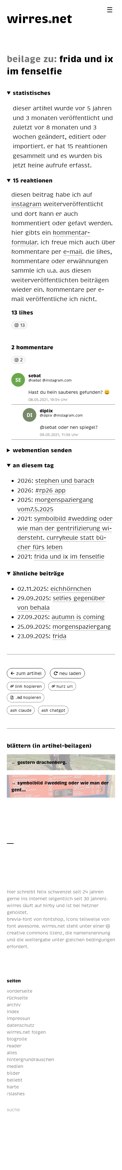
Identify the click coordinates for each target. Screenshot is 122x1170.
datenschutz (20, 1025)
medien (15, 1066)
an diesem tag (33, 465)
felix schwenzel (54, 891)
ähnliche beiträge (38, 573)
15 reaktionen (32, 180)
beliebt (14, 1079)
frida (59, 635)
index (13, 1011)
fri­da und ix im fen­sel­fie (69, 556)
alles (12, 1052)
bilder (13, 1073)
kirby (49, 905)
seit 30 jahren (89, 898)
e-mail (72, 251)
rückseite (17, 997)
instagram (26, 203)
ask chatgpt (53, 710)
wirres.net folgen (26, 1032)
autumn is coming (78, 616)
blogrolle (17, 1038)
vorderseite (19, 990)
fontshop (53, 919)
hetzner (89, 905)
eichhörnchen (71, 588)
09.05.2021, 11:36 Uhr (59, 435)
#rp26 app (50, 490)
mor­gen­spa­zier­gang (81, 626)
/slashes (16, 1093)
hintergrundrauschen (30, 1059)
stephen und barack (64, 480)
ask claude (20, 710)
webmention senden (42, 450)
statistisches (32, 93)
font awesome (23, 925)
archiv (14, 1004)
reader (14, 1045)
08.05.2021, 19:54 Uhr (48, 400)
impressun (18, 1018)
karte (13, 1086)
